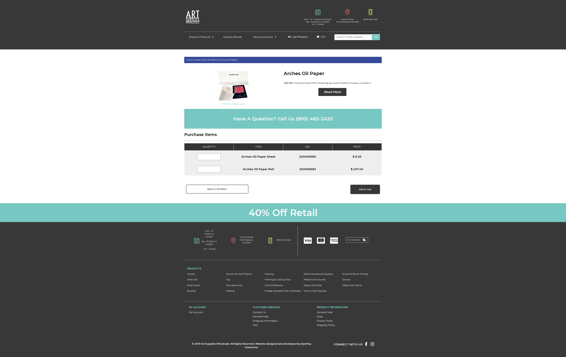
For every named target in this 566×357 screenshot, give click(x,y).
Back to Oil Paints (217, 189)
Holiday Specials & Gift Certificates (283, 291)
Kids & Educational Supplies (318, 274)
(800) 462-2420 (370, 19)
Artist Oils (192, 279)
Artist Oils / (201, 60)
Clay (228, 279)
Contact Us (259, 312)
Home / (190, 60)
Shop (320, 316)
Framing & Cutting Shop (278, 279)
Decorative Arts (234, 285)
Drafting (230, 291)
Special (346, 279)
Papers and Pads (313, 285)
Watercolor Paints (352, 285)
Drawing (269, 274)
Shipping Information (265, 320)
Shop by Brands (233, 37)
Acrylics (191, 274)
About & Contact (263, 37)
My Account (196, 312)
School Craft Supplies (315, 291)
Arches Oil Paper (228, 60)
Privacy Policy (325, 320)
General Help (261, 316)
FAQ (255, 325)
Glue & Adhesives (274, 285)
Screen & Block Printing (355, 274)
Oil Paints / (213, 60)
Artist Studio (193, 285)
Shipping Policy (326, 325)
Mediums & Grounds (314, 279)
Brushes (191, 291)
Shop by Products (200, 37)
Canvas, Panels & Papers (239, 274)
